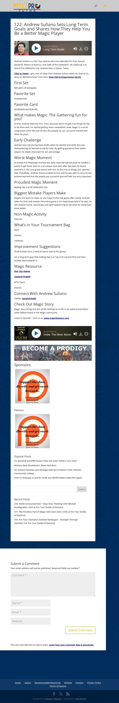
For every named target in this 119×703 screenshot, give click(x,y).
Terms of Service (58, 686)
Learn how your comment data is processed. (71, 644)
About (28, 682)
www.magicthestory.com (56, 318)
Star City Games (22, 271)
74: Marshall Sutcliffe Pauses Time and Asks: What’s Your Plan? (45, 460)
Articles (68, 682)
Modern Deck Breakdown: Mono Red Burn (35, 465)
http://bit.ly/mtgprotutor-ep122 (65, 77)
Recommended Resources (48, 682)
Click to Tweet (21, 73)
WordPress (80, 698)
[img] (86, 48)
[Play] (37, 48)
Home (18, 682)
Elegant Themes (53, 698)
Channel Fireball (22, 276)
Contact (79, 682)
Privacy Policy (94, 682)
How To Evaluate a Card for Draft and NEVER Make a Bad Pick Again (48, 477)
